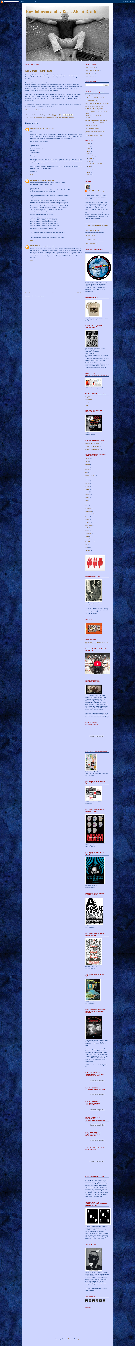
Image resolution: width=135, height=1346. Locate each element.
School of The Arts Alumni (92, 443)
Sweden (87, 530)
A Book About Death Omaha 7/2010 (94, 123)
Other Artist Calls (89, 76)
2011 (88, 172)
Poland (87, 519)
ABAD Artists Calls (90, 67)
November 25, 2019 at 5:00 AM (46, 180)
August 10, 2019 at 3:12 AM (47, 128)
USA (86, 547)
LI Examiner (88, 399)
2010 (88, 175)
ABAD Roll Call (89, 73)
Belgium (87, 464)
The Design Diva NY (90, 239)
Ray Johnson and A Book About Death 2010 (91, 235)
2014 (88, 148)
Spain (86, 528)
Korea (86, 505)
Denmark (87, 483)
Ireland (87, 497)
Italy (86, 503)
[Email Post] (60, 115)
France (87, 486)
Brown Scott (33, 180)
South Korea (88, 525)
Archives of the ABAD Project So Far (95, 98)
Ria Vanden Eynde (38, 117)
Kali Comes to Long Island (38, 71)
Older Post (79, 293)
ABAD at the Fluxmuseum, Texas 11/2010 (96, 120)
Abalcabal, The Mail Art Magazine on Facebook (94, 131)
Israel (86, 500)
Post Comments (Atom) (38, 296)
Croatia (87, 481)
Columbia (87, 478)
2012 (88, 154)
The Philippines (89, 541)
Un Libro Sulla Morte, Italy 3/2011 (94, 109)
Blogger (78, 1339)
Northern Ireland (89, 514)
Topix (86, 405)
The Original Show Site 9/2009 (93, 95)
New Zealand (88, 511)
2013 (88, 151)
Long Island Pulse (89, 397)
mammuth (66, 1339)
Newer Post (28, 293)
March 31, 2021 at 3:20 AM (47, 246)
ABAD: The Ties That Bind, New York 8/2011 (97, 103)
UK (86, 544)
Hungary (87, 494)
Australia (87, 458)
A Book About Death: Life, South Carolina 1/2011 (96, 112)
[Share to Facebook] (70, 115)
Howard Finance (34, 128)
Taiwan (87, 536)
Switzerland (88, 533)
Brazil (86, 467)
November (91, 156)
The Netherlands (89, 539)
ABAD (31, 117)
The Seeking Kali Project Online (93, 135)
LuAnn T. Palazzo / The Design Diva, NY (97, 192)
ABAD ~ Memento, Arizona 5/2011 (94, 106)
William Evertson (70, 117)
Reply (31, 174)
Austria (87, 461)
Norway (87, 517)
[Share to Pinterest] (72, 115)
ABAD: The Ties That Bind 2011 (93, 230)
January (91, 169)
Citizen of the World (90, 475)
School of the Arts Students (92, 449)
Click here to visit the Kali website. (35, 110)
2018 (88, 146)
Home (54, 293)
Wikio (86, 402)
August (91, 158)
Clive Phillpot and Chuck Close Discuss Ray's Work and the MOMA (97, 643)
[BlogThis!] (66, 115)
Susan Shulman (62, 117)
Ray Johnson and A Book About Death (61, 11)
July (90, 161)
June (90, 166)
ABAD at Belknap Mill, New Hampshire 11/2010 (95, 116)
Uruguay (87, 550)
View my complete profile (91, 243)
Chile (86, 472)
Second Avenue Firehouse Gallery (50, 117)
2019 (88, 143)
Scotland (87, 522)
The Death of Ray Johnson (92, 100)
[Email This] (64, 115)
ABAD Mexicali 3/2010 (91, 125)
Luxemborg (88, 508)
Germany (87, 489)
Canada (87, 469)
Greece (87, 492)
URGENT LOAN (35, 246)
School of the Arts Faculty (92, 446)
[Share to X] (68, 115)
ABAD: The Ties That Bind (92, 70)
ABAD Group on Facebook (92, 128)
